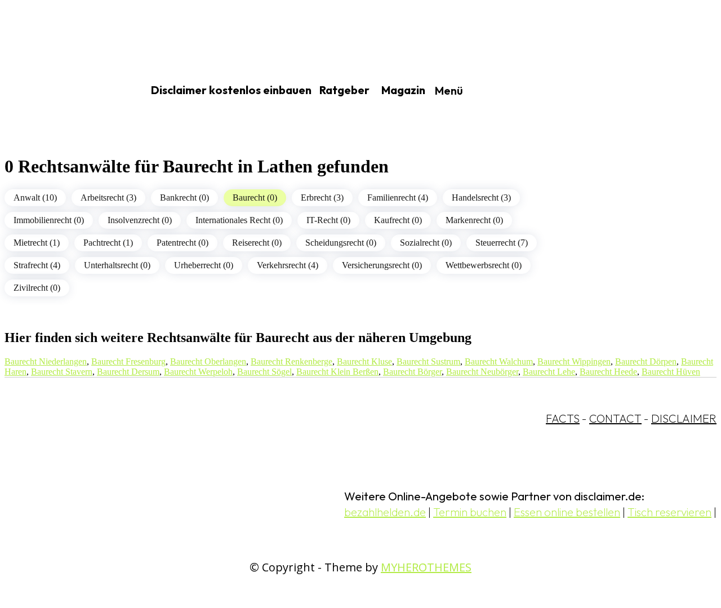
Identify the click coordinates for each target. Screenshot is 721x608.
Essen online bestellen (567, 512)
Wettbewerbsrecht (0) (484, 265)
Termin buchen (469, 512)
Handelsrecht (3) (481, 197)
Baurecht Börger (412, 371)
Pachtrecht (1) (108, 242)
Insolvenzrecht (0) (140, 220)
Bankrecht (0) (184, 197)
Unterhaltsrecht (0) (117, 265)
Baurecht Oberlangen (208, 361)
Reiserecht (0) (257, 242)
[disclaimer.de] (61, 91)
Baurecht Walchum (499, 361)
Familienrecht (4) (397, 197)
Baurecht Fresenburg (128, 361)
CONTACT (615, 418)
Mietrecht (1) (37, 242)
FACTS (563, 418)
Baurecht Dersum (128, 371)
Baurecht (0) (255, 197)
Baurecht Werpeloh (198, 371)
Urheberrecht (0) (203, 265)
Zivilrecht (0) (37, 287)
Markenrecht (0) (474, 220)
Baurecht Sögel (264, 371)
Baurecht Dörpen (646, 361)
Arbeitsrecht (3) (108, 197)
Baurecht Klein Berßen (337, 371)
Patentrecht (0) (182, 242)
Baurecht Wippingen (574, 361)
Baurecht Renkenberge (291, 361)
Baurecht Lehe (549, 371)
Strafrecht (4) (37, 265)
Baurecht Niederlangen (46, 361)
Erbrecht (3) (322, 197)
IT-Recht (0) (328, 220)
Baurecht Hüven (671, 371)
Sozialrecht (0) (426, 242)
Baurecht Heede (608, 371)
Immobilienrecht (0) (49, 220)
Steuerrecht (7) (501, 242)
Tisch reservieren (669, 512)
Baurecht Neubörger (482, 371)
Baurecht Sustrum (428, 361)
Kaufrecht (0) (398, 220)
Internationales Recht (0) (239, 220)
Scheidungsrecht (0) (340, 242)
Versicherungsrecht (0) (382, 265)
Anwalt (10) (35, 197)
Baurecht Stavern (61, 371)
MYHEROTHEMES (426, 567)
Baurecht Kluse (364, 361)
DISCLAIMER (683, 418)
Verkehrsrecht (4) (287, 265)
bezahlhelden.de (385, 512)
